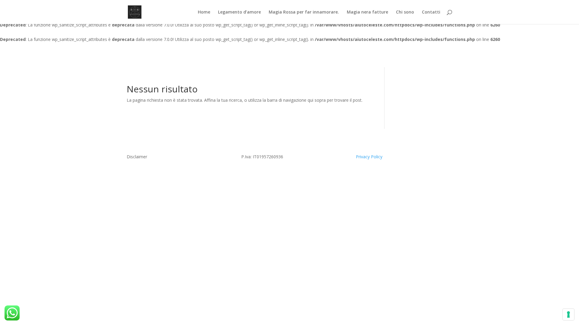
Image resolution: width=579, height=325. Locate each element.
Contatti (431, 12)
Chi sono (405, 12)
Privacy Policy (369, 156)
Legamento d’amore (239, 12)
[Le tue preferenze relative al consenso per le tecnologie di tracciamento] (568, 314)
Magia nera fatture (367, 12)
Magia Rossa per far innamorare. (304, 12)
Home (204, 12)
